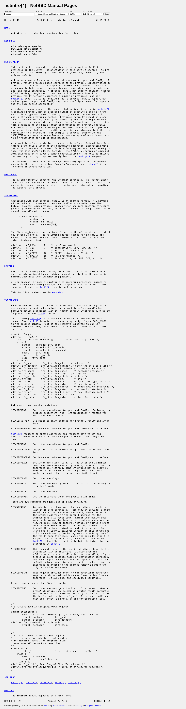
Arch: (73, 11)
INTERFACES (11, 300)
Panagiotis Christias (93, 705)
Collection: (88, 11)
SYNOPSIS (9, 41)
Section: (40, 11)
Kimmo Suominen (60, 705)
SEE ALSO (9, 677)
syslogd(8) (93, 164)
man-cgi (79, 705)
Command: (10, 11)
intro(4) (60, 682)
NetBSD (46, 705)
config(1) (84, 156)
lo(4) (41, 313)
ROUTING (9, 266)
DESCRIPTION (11, 62)
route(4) (57, 292)
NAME (7, 28)
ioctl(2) (45, 287)
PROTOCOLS (10, 174)
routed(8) (74, 682)
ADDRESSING (11, 195)
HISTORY (9, 690)
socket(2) (17, 98)
